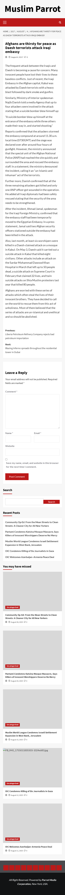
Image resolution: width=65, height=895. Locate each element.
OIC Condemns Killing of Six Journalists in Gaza (29, 551)
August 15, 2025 (17, 739)
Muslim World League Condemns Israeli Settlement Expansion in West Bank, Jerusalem (31, 543)
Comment (11, 391)
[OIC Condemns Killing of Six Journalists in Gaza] (32, 767)
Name (9, 433)
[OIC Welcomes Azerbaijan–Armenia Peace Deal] (32, 823)
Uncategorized (12, 607)
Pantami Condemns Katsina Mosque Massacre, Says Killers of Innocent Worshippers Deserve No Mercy (32, 533)
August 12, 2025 (17, 795)
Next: (31, 348)
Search (7, 490)
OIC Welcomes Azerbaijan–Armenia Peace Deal (29, 557)
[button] (6, 22)
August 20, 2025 (17, 681)
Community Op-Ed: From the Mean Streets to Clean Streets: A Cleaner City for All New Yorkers (31, 524)
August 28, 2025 (17, 622)
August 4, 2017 (17, 57)
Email (37, 433)
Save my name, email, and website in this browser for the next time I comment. (32, 464)
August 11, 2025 (17, 850)
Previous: (29, 334)
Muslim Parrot (33, 9)
